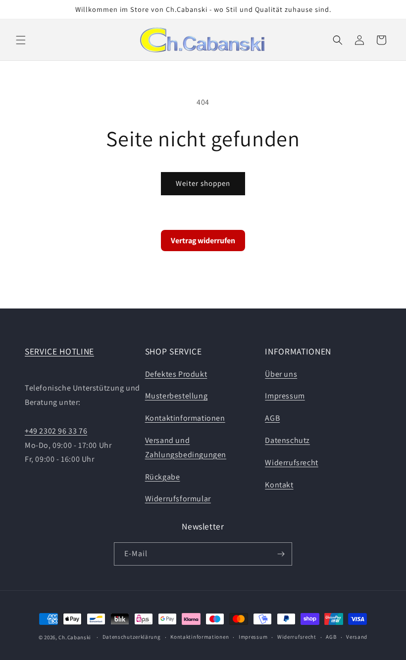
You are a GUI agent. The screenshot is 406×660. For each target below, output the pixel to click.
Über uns (281, 374)
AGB (272, 418)
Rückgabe (162, 477)
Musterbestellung (176, 396)
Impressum (284, 396)
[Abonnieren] (281, 554)
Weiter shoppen (203, 183)
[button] (21, 40)
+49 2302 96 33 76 (56, 431)
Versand (356, 636)
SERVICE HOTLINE (59, 351)
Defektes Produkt (176, 374)
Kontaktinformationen (185, 418)
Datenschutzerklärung (131, 636)
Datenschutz (287, 440)
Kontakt (279, 485)
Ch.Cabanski (74, 637)
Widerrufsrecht (291, 462)
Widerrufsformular (178, 498)
